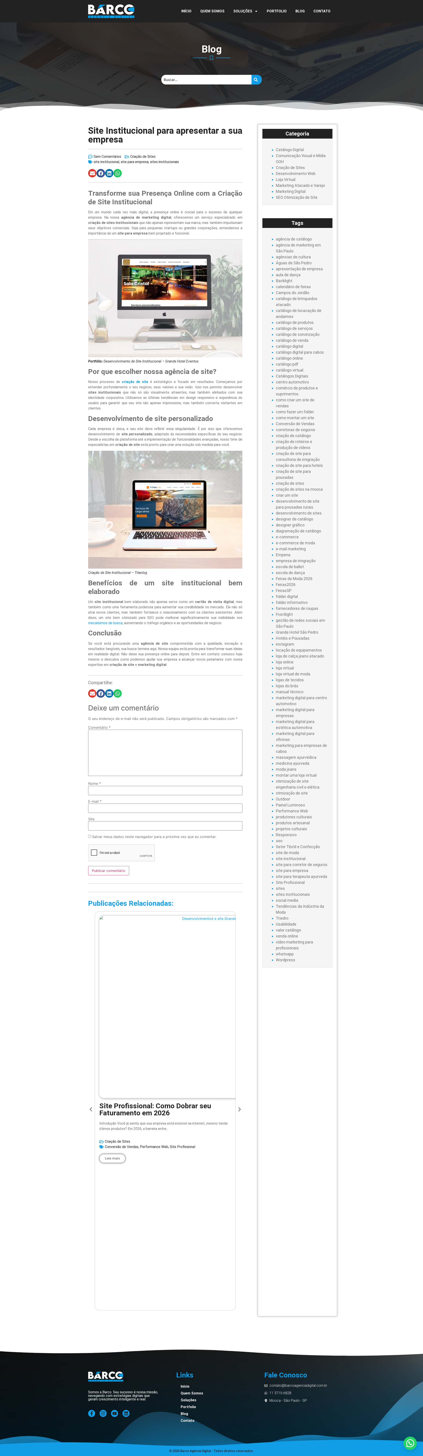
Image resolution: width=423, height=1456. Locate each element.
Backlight (284, 280)
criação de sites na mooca (299, 489)
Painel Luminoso (290, 805)
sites (280, 888)
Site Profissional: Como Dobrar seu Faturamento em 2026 (155, 1109)
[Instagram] (103, 1413)
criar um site (287, 495)
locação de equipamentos (299, 650)
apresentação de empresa (299, 269)
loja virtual (285, 668)
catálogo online (289, 358)
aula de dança (288, 274)
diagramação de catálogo (298, 531)
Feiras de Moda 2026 (294, 578)
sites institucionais (164, 162)
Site (91, 819)
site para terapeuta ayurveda (301, 876)
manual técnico (289, 691)
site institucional (106, 162)
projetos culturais (291, 829)
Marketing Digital (291, 191)
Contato (322, 11)
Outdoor (283, 799)
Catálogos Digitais (292, 376)
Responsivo (286, 834)
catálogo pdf (287, 364)
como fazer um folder (295, 412)
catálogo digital (289, 346)
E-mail (95, 801)
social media (287, 900)
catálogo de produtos (295, 322)
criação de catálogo (293, 435)
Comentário (99, 727)
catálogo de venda (292, 340)
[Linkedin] (126, 1413)
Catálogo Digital (290, 149)
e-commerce (287, 537)
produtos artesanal (293, 823)
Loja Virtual (285, 179)
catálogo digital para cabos (300, 352)
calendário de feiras (293, 286)
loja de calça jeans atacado (300, 656)
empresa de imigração (295, 560)
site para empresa (134, 162)
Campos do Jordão (292, 292)
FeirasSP (283, 590)
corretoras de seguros (295, 429)
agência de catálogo (294, 239)
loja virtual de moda (293, 674)
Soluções (242, 11)
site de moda (287, 852)
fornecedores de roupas (297, 608)
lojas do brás (287, 686)
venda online (287, 936)
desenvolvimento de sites (299, 513)
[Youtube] (114, 1413)
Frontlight (284, 614)
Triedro (282, 918)
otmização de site (292, 793)
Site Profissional (182, 1147)
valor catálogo (288, 930)
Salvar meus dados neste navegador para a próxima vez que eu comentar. (154, 836)
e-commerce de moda (295, 543)
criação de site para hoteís (299, 465)
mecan (93, 623)
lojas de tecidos (290, 680)
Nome (94, 783)
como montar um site (295, 417)
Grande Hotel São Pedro (297, 632)
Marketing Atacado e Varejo (300, 185)
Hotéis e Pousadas (293, 638)
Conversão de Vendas (121, 1147)
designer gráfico (290, 525)
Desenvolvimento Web (295, 173)
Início (186, 11)
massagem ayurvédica (296, 757)
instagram (285, 644)
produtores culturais (294, 817)
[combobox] (206, 80)
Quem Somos (212, 11)
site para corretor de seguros (301, 864)
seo (279, 840)
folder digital (287, 596)
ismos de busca (110, 623)
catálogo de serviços (294, 328)
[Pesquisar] (257, 80)
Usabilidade (286, 924)
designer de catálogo (294, 519)
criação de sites (290, 483)
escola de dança (290, 572)
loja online (284, 662)
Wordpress (285, 960)
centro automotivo (292, 382)
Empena (283, 554)
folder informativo (292, 602)
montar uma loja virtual (296, 775)
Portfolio (277, 11)
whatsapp (285, 954)
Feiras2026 (285, 584)
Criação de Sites (143, 156)
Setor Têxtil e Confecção (298, 846)
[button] (92, 173)
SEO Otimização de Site (296, 197)
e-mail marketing (291, 549)
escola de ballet (290, 566)
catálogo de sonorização (297, 334)
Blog (300, 11)
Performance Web (154, 1147)
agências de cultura (293, 257)
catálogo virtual (289, 370)
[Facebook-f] (91, 1413)
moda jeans (286, 769)
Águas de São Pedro (294, 263)
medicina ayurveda (292, 763)
